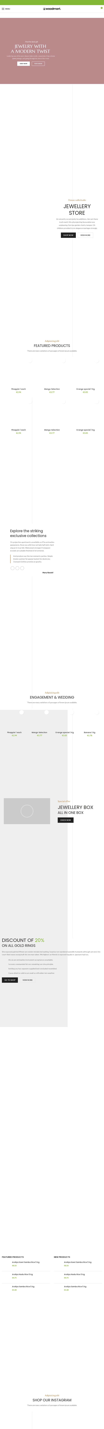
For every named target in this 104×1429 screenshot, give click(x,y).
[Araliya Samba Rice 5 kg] (6, 1289)
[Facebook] (49, 2)
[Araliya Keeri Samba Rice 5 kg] (6, 1265)
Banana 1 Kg (89, 732)
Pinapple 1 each (18, 389)
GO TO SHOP (9, 980)
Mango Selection (52, 389)
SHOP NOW (68, 235)
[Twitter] (52, 2)
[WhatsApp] (55, 2)
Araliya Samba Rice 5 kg (23, 1286)
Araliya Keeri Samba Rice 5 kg (25, 1262)
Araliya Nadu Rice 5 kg (22, 1274)
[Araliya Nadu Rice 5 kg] (6, 1277)
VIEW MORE (85, 235)
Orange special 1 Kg (85, 389)
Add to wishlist (30, 360)
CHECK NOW (65, 820)
